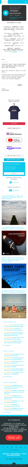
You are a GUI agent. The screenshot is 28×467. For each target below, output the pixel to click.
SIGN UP (14, 173)
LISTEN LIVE (15, 182)
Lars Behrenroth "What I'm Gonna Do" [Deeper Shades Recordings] (12, 197)
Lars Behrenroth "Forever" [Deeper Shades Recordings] (13, 228)
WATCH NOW (15, 190)
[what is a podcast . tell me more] (19, 128)
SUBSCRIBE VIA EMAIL (15, 159)
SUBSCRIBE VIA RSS (14, 155)
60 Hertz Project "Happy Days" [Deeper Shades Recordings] (14, 291)
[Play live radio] (5, 13)
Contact (4, 464)
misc (7, 61)
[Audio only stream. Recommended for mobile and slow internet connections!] (10, 182)
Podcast (9, 464)
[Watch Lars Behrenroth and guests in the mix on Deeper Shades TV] (10, 190)
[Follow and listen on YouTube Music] (14, 140)
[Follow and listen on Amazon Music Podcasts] (14, 147)
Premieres (8, 412)
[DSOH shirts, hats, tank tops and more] (14, 111)
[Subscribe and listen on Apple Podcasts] (14, 133)
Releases (8, 345)
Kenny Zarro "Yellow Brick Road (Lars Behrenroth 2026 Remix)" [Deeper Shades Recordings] (13, 260)
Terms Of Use (22, 464)
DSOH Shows (9, 376)
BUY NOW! (14, 123)
